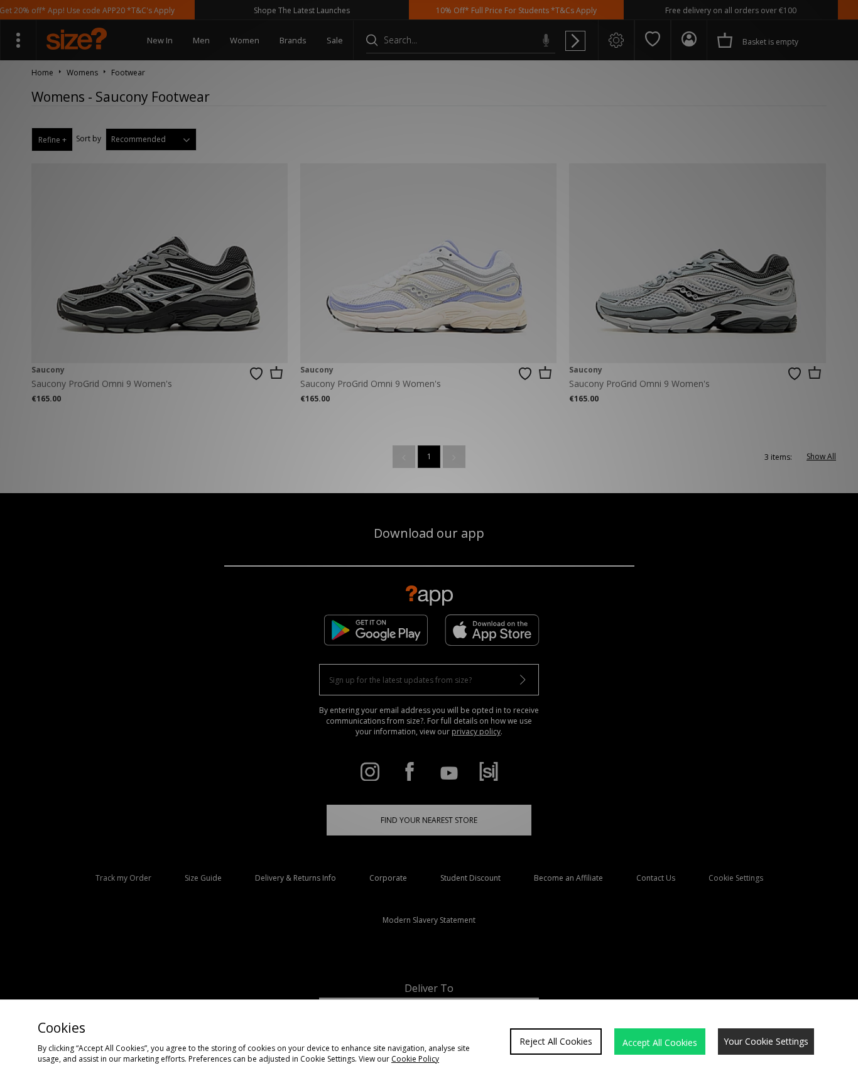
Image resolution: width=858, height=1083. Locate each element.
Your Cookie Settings (766, 1041)
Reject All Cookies (555, 1041)
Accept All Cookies (659, 1042)
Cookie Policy (415, 1058)
